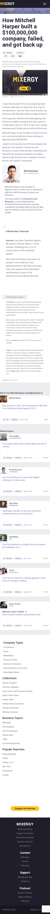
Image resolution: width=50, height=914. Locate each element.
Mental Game (7, 735)
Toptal (8, 350)
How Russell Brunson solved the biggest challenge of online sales (21, 478)
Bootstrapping (34, 62)
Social (5, 651)
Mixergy (7, 3)
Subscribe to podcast (25, 837)
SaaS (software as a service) (12, 66)
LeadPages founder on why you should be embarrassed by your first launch (21, 512)
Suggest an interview (25, 833)
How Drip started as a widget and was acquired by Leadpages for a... (23, 545)
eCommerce (7, 64)
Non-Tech (6, 766)
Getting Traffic (8, 699)
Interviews (25, 857)
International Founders (37, 64)
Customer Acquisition (11, 743)
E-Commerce (8, 647)
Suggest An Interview (25, 808)
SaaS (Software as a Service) (15, 668)
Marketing (6, 722)
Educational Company (20, 64)
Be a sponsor (25, 846)
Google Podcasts (25, 893)
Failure (5, 758)
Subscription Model (11, 672)
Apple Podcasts (25, 897)
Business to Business (12, 664)
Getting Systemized (10, 708)
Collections (25, 865)
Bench (12, 302)
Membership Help (25, 877)
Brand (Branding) (9, 754)
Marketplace (8, 655)
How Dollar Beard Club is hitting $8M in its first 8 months (24, 445)
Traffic (4, 739)
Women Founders (9, 683)
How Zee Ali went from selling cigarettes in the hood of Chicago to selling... (23, 579)
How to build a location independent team (21, 614)
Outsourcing (7, 771)
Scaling (5, 775)
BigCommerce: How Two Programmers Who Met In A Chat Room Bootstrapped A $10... (24, 407)
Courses (25, 861)
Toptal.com (14, 371)
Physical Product (10, 660)
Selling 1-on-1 (8, 762)
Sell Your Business (10, 731)
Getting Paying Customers (13, 704)
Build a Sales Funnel (10, 695)
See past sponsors (25, 842)
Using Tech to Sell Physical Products (17, 691)
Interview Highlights (10, 687)
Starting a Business (10, 712)
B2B (27, 62)
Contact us (25, 881)
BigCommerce (19, 62)
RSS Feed (25, 901)
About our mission (25, 829)
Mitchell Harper (7, 62)
